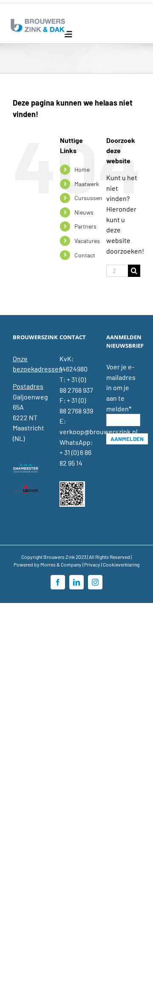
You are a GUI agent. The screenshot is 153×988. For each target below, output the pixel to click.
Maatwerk (86, 183)
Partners (85, 226)
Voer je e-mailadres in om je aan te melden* (121, 388)
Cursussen (88, 197)
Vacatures (87, 240)
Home (82, 169)
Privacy (92, 564)
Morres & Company (61, 564)
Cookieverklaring (121, 564)
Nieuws (84, 212)
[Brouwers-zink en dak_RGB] (38, 20)
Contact (84, 255)
